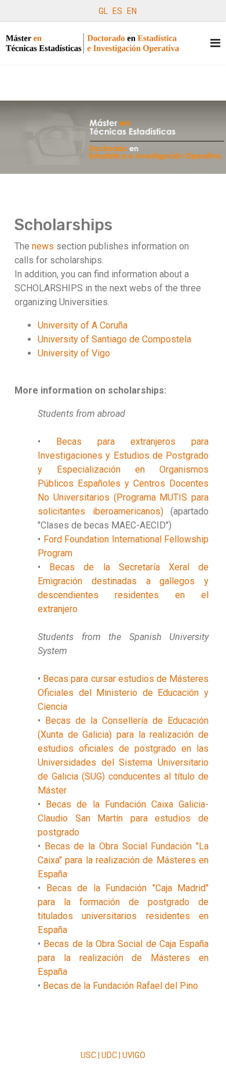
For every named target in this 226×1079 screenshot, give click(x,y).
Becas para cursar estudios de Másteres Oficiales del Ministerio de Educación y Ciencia (123, 692)
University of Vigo (74, 353)
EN (132, 11)
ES (117, 11)
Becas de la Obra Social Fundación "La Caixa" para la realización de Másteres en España (123, 860)
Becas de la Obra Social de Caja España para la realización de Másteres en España (123, 957)
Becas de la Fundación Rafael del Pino (120, 985)
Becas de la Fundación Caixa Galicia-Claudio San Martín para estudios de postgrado (123, 818)
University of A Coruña (82, 325)
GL (103, 11)
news (43, 246)
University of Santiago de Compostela (114, 339)
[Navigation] (215, 43)
